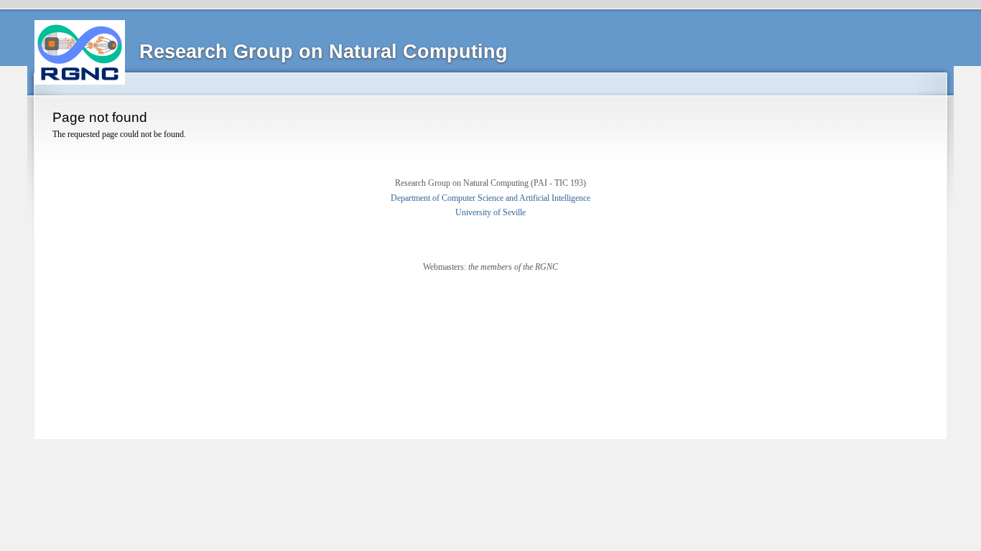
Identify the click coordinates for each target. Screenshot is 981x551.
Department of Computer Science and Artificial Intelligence (490, 198)
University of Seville (490, 212)
